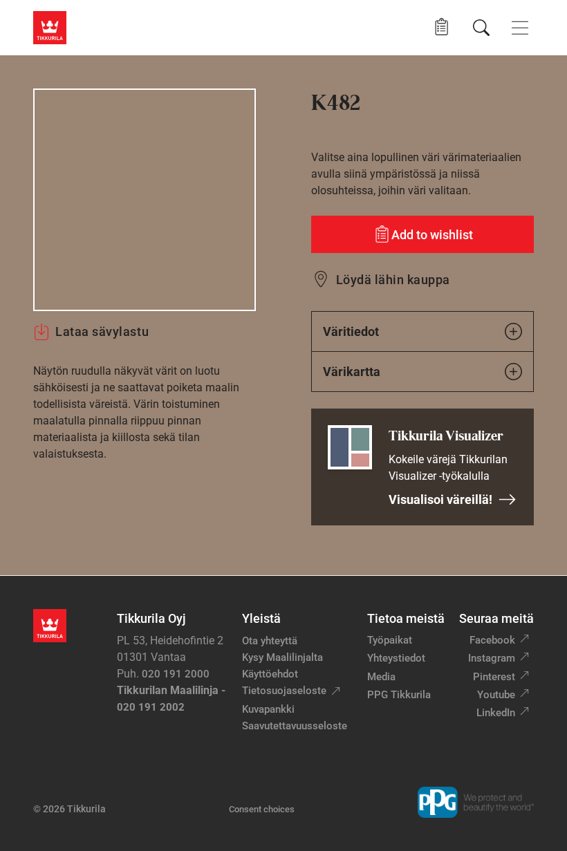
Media (381, 677)
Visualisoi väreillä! (440, 499)
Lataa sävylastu (102, 331)
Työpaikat (389, 640)
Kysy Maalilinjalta (282, 657)
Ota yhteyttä (269, 641)
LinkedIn (495, 713)
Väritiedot (351, 331)
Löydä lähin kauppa (393, 279)
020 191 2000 (176, 674)
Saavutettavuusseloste (294, 726)
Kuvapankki (268, 709)
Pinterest (494, 677)
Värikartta (351, 371)
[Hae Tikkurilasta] (481, 27)
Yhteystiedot (396, 658)
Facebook (492, 640)
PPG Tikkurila (399, 695)
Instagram (491, 658)
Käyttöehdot (270, 674)
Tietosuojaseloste (284, 690)
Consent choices (262, 809)
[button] (441, 27)
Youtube (496, 695)
